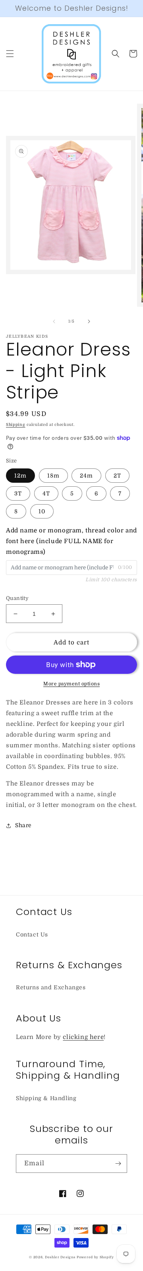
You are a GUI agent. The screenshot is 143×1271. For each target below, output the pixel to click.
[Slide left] (54, 321)
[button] (10, 53)
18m (53, 475)
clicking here (83, 1037)
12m (20, 475)
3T (18, 493)
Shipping (15, 424)
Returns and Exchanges (51, 987)
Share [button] (23, 825)
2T (117, 475)
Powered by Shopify (95, 1257)
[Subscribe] (118, 1163)
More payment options (71, 684)
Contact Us (32, 934)
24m (86, 475)
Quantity (17, 598)
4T (46, 493)
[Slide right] (89, 321)
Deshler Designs (60, 1257)
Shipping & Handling (46, 1098)
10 (42, 511)
